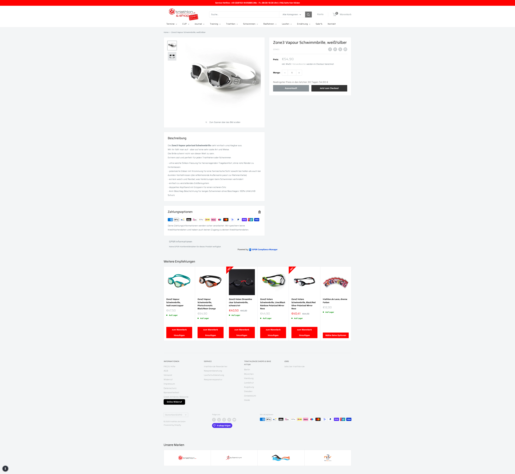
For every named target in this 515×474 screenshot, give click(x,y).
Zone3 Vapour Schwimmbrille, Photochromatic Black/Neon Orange (207, 304)
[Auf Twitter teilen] (340, 49)
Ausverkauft (291, 88)
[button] (5, 468)
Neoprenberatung (213, 370)
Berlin (247, 369)
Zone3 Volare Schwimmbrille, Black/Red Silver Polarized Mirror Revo (303, 304)
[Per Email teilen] (345, 49)
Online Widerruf (174, 401)
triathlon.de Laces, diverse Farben (335, 301)
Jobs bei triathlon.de (294, 366)
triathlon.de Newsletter (215, 366)
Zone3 (276, 49)
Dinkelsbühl (250, 395)
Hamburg (248, 378)
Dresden (248, 391)
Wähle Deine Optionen (335, 335)
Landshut (249, 382)
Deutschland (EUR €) (173, 414)
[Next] (351, 303)
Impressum (169, 383)
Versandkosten (299, 64)
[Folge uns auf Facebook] (214, 419)
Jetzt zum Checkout (329, 88)
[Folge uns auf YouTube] (234, 419)
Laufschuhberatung (214, 375)
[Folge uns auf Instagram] (224, 419)
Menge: (276, 72)
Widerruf (168, 379)
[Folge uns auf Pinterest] (229, 419)
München (249, 374)
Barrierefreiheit (171, 392)
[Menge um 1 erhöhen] (299, 73)
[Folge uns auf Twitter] (219, 419)
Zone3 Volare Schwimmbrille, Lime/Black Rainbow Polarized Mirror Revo (272, 304)
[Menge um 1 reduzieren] (285, 73)
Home (166, 32)
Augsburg (249, 387)
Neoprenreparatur (213, 379)
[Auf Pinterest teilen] (335, 49)
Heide (247, 400)
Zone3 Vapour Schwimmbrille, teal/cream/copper (174, 302)
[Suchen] (308, 14)
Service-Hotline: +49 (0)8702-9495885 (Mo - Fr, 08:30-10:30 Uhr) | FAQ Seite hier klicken (257, 2)
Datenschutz (170, 388)
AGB (166, 370)
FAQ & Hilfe (169, 366)
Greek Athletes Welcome (176, 396)
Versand (168, 375)
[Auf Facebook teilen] (330, 49)
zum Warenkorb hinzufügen (179, 332)
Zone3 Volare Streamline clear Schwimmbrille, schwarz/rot (240, 302)
